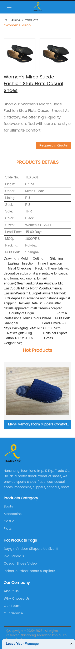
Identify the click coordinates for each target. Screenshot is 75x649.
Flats (7, 528)
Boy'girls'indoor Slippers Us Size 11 (31, 548)
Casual (9, 521)
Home (15, 20)
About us (11, 591)
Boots (8, 506)
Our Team (12, 606)
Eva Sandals (14, 556)
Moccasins (12, 513)
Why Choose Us (17, 598)
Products (31, 20)
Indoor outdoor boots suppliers (29, 570)
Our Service (13, 613)
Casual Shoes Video (20, 563)
